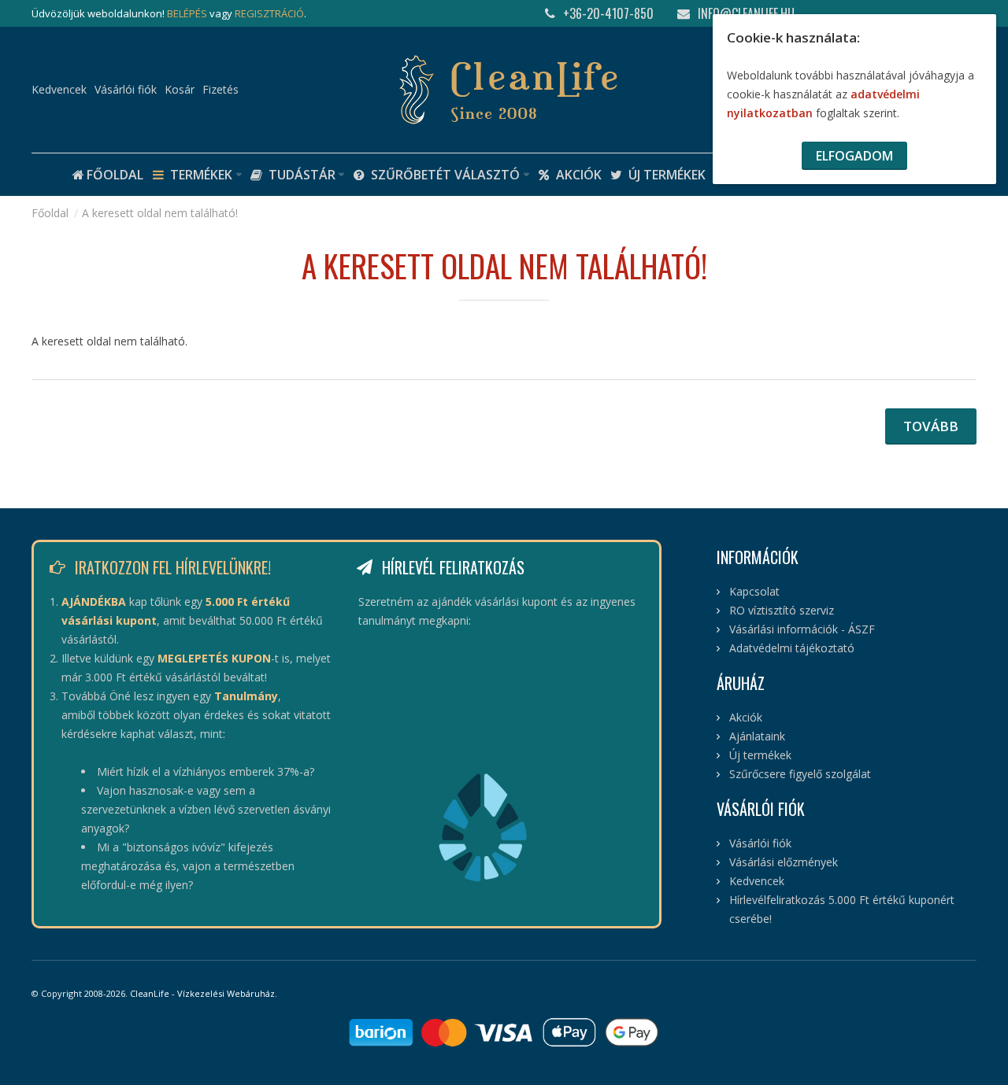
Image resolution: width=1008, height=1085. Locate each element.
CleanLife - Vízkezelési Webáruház (202, 993)
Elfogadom (854, 155)
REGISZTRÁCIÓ (269, 13)
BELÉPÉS (187, 13)
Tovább (930, 426)
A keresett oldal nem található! (160, 212)
